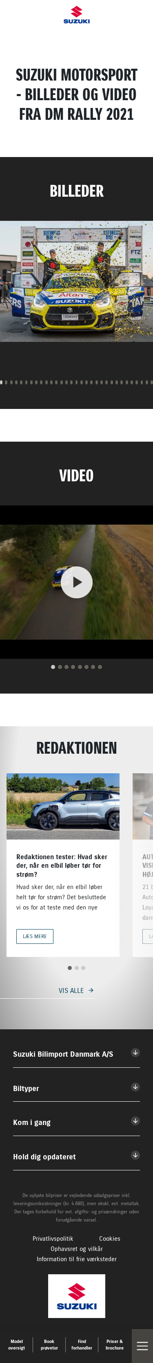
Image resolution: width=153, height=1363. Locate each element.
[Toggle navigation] (142, 1346)
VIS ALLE (71, 990)
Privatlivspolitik (53, 1238)
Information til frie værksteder (77, 1259)
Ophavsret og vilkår (77, 1249)
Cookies (109, 1238)
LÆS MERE (35, 936)
